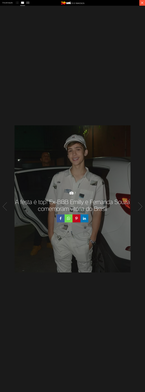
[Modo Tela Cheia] (22, 2)
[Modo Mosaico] (27, 2)
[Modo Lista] (17, 2)
